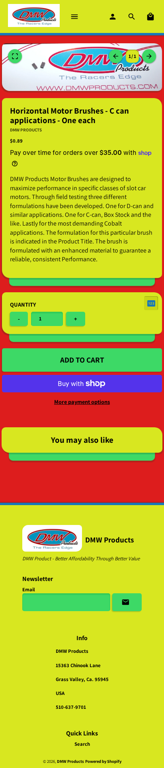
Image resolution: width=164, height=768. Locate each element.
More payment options (82, 401)
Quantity (23, 304)
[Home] (34, 16)
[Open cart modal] (151, 17)
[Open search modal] (132, 17)
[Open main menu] (75, 17)
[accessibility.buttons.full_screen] (15, 56)
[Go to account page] (113, 17)
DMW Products (70, 761)
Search (82, 744)
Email (28, 589)
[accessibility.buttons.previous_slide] (149, 56)
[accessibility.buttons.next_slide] (116, 56)
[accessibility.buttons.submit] (127, 602)
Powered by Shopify (103, 761)
